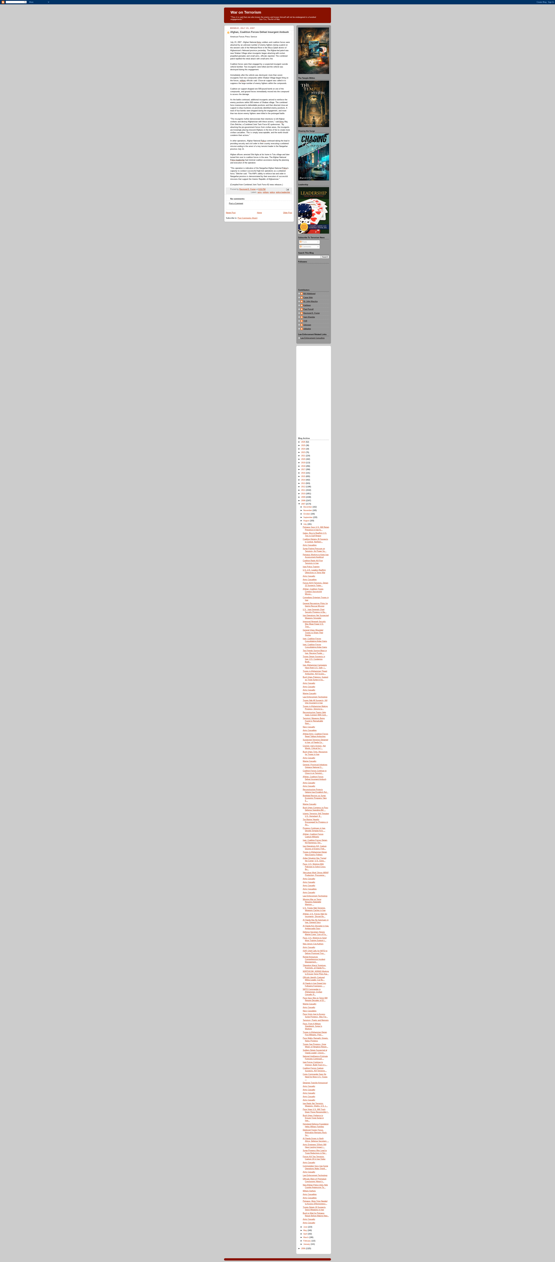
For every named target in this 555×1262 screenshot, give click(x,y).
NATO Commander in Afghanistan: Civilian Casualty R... (312, 991)
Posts (304, 242)
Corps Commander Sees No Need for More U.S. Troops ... (315, 1076)
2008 (303, 501)
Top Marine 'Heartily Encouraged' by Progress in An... (315, 822)
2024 (303, 449)
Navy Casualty (309, 727)
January (307, 1244)
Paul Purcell (308, 309)
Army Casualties (310, 545)
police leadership (283, 192)
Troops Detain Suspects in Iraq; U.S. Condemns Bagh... (314, 659)
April (305, 1234)
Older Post (287, 213)
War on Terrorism (246, 12)
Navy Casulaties (310, 1011)
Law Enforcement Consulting (312, 338)
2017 (303, 469)
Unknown (307, 325)
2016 (303, 473)
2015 (303, 476)
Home (259, 213)
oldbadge (307, 329)
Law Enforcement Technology (315, 697)
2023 (303, 452)
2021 (303, 456)
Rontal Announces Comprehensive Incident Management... (314, 959)
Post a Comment (236, 203)
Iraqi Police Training (311, 567)
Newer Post (231, 213)
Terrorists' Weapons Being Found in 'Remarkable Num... (314, 720)
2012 (303, 487)
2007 (303, 504)
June (305, 1227)
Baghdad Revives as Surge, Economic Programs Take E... (315, 798)
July (305, 524)
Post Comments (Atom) (247, 218)
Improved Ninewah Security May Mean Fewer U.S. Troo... (314, 624)
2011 (303, 490)
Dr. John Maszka (310, 301)
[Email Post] (287, 189)
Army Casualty (309, 576)
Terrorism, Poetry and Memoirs (316, 1020)
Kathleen (307, 305)
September (308, 517)
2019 (303, 463)
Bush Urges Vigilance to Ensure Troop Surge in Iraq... (313, 1118)
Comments (306, 247)
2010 (303, 494)
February (307, 1241)
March (306, 1237)
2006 (303, 1249)
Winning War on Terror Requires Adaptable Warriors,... (312, 902)
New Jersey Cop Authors (313, 944)
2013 (303, 483)
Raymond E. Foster (311, 313)
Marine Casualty (309, 694)
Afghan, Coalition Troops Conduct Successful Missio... (313, 591)
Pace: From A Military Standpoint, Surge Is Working (312, 1026)
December (307, 507)
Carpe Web (308, 298)
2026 (303, 442)
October (307, 514)
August (306, 521)
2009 (303, 497)
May (305, 1230)
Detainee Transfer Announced (315, 1083)
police (272, 192)
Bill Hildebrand (309, 294)
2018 (303, 466)
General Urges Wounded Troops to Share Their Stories (313, 632)
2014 (303, 480)
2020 (303, 459)
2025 (303, 445)
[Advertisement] (313, 391)
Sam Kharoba (309, 317)
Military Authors (309, 1191)
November (307, 510)
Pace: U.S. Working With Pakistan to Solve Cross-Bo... (314, 866)
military (266, 192)
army (260, 192)
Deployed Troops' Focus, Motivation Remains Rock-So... (315, 1132)
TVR (305, 321)
